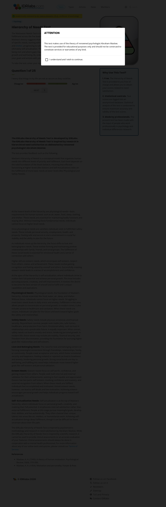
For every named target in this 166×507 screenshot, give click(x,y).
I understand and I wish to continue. (66, 59)
